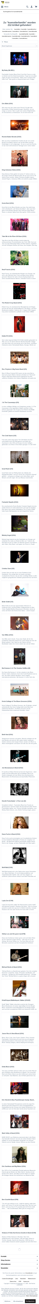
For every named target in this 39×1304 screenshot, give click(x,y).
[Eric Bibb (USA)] (19, 92)
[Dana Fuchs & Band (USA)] (19, 822)
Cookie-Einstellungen (7, 1278)
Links (16, 1278)
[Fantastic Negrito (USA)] (19, 490)
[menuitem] (4, 7)
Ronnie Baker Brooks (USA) (11, 137)
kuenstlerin (16, 31)
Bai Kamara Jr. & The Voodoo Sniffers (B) (16, 668)
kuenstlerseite (33, 31)
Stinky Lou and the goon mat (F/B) (13, 934)
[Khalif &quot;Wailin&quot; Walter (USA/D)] (19, 988)
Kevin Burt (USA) (8, 203)
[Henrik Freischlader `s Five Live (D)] (19, 789)
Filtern (6, 42)
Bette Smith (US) (7, 601)
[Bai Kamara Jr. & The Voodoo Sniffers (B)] (19, 656)
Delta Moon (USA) (8, 1066)
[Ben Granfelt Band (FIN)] (19, 1188)
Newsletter (23, 1278)
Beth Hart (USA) (7, 734)
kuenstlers (17, 29)
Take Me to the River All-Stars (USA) (14, 236)
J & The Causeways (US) (10, 402)
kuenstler (24, 29)
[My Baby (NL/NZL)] (19, 58)
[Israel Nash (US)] (19, 457)
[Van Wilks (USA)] (19, 623)
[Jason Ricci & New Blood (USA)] (19, 1022)
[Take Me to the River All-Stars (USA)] (19, 225)
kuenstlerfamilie (23, 34)
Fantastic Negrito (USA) (10, 502)
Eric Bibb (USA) (7, 103)
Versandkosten (29, 1273)
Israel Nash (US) (7, 469)
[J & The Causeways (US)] (19, 391)
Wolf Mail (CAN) (7, 867)
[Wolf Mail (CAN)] (19, 856)
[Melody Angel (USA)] (19, 523)
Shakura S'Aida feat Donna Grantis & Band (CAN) (19, 1233)
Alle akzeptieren (18, 1301)
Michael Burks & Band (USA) (12, 967)
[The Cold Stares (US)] (19, 424)
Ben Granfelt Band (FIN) (10, 1199)
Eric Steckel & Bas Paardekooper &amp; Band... (18, 1100)
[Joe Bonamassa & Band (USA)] (19, 756)
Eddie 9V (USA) (7, 336)
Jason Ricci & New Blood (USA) (13, 1033)
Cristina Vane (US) (8, 568)
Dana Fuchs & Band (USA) (11, 834)
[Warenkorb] (36, 7)
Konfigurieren (30, 1301)
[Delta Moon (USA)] (19, 1055)
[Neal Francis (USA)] (19, 258)
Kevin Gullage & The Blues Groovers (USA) (17, 701)
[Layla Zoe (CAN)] (19, 889)
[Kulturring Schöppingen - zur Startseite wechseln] (5, 2)
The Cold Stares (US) (9, 435)
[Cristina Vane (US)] (19, 557)
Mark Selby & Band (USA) (11, 1133)
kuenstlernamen (7, 31)
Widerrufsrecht (32, 1278)
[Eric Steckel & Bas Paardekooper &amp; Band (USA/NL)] (19, 1088)
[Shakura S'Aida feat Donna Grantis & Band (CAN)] (19, 1221)
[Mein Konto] (31, 7)
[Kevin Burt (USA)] (19, 191)
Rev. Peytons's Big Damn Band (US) (14, 369)
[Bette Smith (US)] (19, 590)
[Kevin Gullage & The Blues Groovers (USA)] (19, 690)
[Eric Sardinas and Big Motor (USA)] (19, 1155)
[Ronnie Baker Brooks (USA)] (19, 125)
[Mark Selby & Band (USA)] (19, 1121)
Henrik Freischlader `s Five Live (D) (14, 801)
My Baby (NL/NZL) (8, 70)
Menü (6, 7)
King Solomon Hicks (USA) (11, 170)
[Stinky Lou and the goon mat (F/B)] (19, 922)
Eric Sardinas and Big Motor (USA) (14, 1166)
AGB (20, 1281)
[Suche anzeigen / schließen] (27, 7)
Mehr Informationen (31, 1296)
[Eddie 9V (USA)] (19, 324)
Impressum (26, 1281)
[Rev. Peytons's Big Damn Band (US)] (19, 357)
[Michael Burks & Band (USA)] (19, 955)
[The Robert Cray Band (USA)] (19, 291)
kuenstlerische (32, 29)
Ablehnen (7, 1301)
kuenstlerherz (24, 31)
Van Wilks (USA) (7, 635)
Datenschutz (13, 1281)
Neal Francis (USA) (8, 269)
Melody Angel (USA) (9, 535)
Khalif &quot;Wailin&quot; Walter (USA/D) (16, 1000)
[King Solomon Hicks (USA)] (19, 158)
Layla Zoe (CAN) (7, 900)
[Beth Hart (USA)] (19, 723)
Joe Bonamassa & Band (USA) (12, 768)
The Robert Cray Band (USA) (12, 303)
